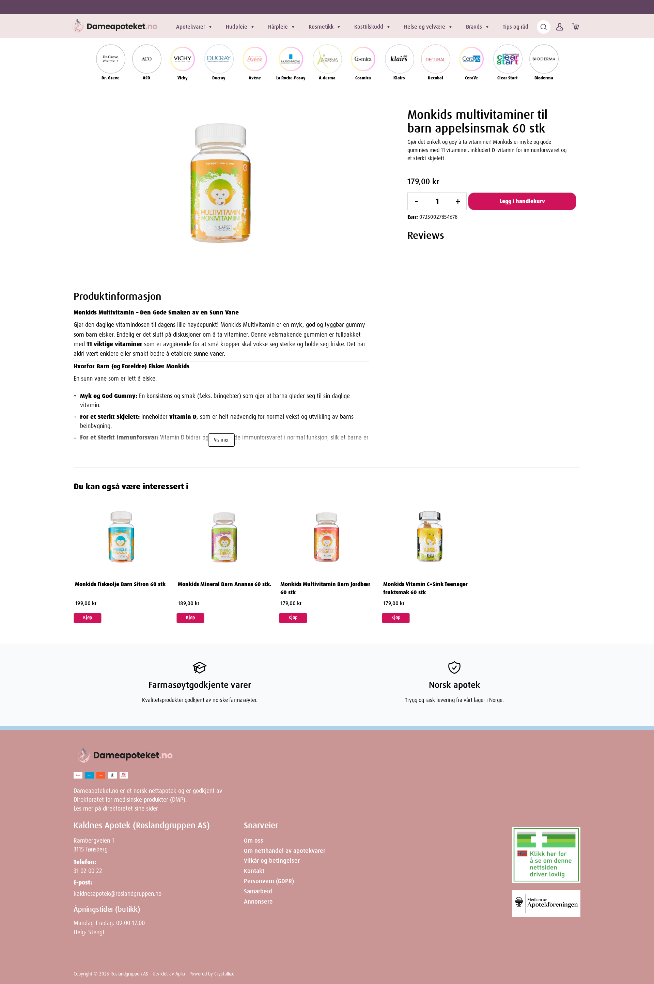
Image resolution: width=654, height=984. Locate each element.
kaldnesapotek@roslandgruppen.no (117, 893)
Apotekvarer (190, 26)
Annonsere (258, 901)
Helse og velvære (424, 26)
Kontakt (254, 871)
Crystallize (224, 974)
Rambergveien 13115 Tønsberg (94, 845)
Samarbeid (258, 891)
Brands (474, 26)
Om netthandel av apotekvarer (284, 851)
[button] (221, 188)
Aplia (180, 974)
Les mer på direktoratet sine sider (116, 808)
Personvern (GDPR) (269, 881)
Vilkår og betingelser (272, 860)
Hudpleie (236, 26)
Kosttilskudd (368, 26)
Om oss (253, 840)
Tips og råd (515, 26)
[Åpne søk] (543, 27)
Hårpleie (278, 26)
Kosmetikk (321, 26)
